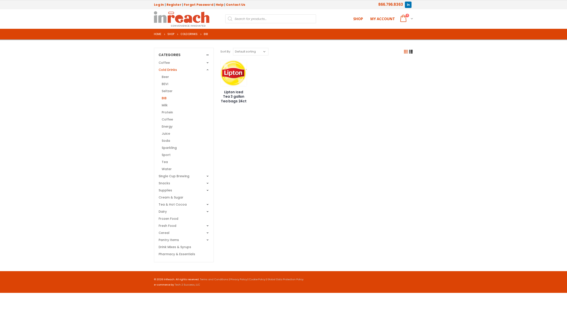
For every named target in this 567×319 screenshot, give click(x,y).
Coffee (164, 62)
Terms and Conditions (214, 279)
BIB (164, 98)
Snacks (164, 183)
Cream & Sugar (171, 197)
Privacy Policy (238, 279)
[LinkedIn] (408, 5)
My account (382, 18)
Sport (166, 155)
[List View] (411, 52)
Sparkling (169, 148)
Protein (167, 112)
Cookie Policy (257, 279)
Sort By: (225, 51)
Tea (165, 162)
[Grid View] (406, 52)
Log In (159, 4)
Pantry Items (169, 240)
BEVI (165, 84)
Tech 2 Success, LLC (187, 284)
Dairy (163, 211)
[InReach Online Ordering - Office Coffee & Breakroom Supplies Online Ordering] (181, 19)
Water (167, 169)
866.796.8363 (390, 4)
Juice (166, 133)
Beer (165, 77)
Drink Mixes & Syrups (175, 247)
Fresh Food (167, 226)
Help (219, 4)
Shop (358, 18)
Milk (165, 105)
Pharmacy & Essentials (177, 254)
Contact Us (235, 4)
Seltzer (167, 91)
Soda (166, 140)
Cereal (164, 233)
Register (174, 4)
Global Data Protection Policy (285, 279)
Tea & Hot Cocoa (173, 204)
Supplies (165, 190)
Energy (167, 126)
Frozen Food (168, 218)
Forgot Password (198, 4)
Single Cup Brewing (174, 176)
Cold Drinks (168, 70)
